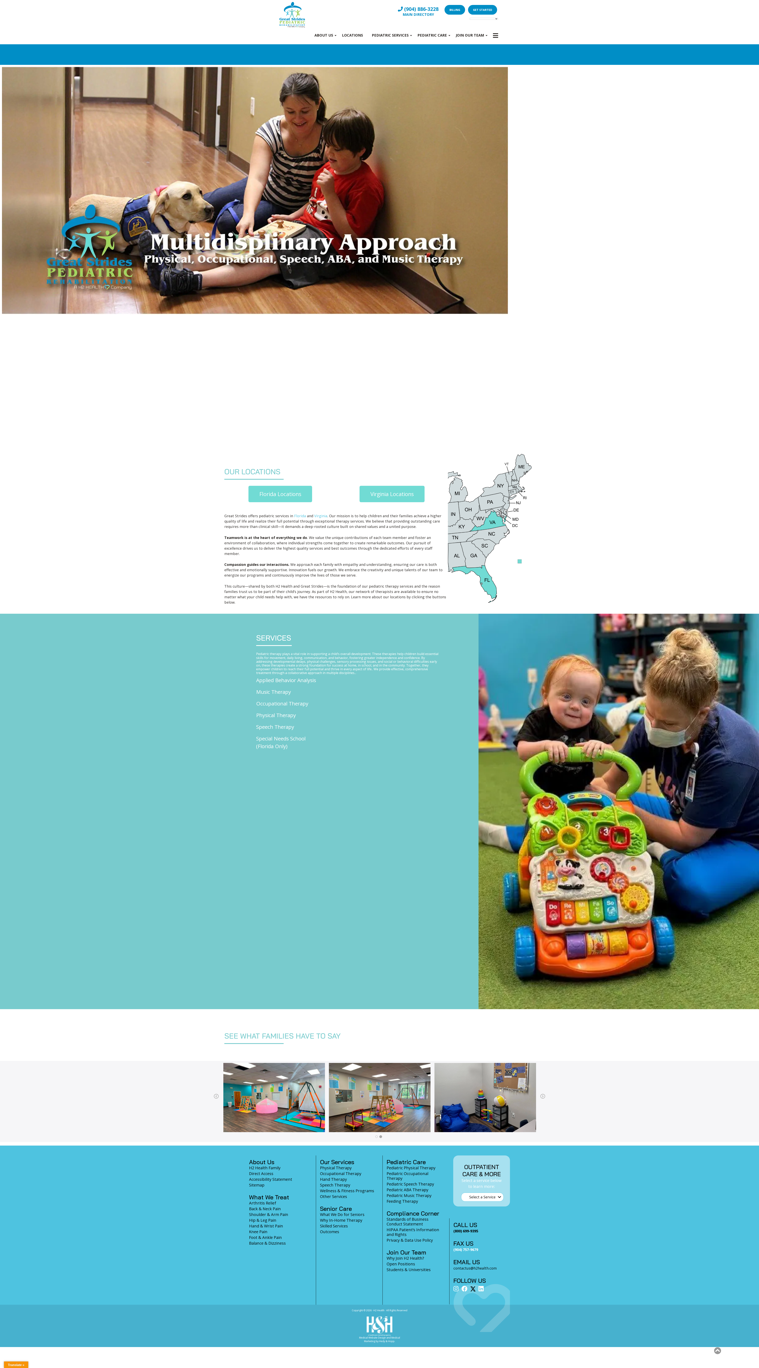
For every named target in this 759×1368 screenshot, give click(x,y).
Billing (454, 10)
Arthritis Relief (262, 1203)
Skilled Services (334, 1226)
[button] (717, 1350)
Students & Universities (409, 1269)
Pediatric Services (390, 35)
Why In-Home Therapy (341, 1220)
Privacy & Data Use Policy (410, 1240)
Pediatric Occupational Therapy (407, 1176)
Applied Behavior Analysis (286, 680)
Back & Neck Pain (265, 1208)
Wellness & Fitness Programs (347, 1190)
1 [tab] (376, 1136)
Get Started (482, 10)
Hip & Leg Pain (262, 1220)
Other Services (333, 1196)
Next (543, 1096)
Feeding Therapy (402, 1201)
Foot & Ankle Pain (265, 1237)
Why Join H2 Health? (405, 1258)
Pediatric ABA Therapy (407, 1189)
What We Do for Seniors (342, 1214)
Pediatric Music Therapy (409, 1195)
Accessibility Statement (270, 1179)
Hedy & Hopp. (387, 1341)
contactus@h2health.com (475, 1268)
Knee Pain (258, 1231)
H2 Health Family (264, 1167)
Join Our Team (470, 35)
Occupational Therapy (282, 703)
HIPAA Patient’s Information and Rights (413, 1232)
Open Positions (401, 1264)
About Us (323, 35)
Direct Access (261, 1173)
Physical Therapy (276, 715)
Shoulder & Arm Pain (268, 1214)
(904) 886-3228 (421, 9)
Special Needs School (281, 738)
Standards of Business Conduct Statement (408, 1222)
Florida (300, 515)
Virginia (320, 515)
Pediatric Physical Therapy (411, 1167)
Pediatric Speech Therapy (410, 1184)
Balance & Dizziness (267, 1243)
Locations (352, 35)
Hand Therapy (333, 1179)
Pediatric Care (432, 35)
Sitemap (256, 1185)
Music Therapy (273, 691)
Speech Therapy (275, 726)
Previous (216, 1096)
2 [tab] (381, 1136)
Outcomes (329, 1231)
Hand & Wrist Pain (266, 1226)
